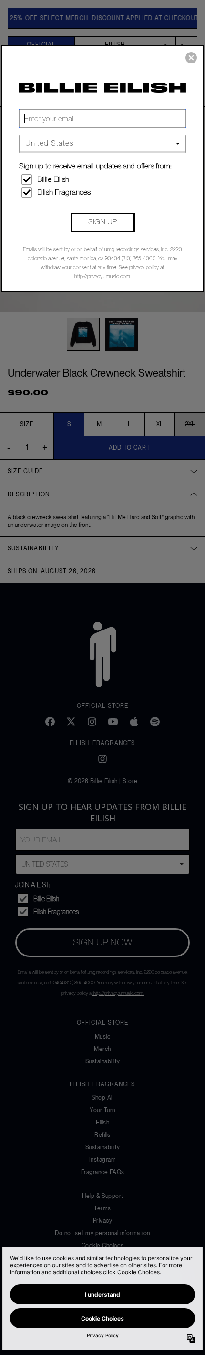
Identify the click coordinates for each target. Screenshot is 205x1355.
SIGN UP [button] (102, 221)
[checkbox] (103, 179)
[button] (191, 57)
